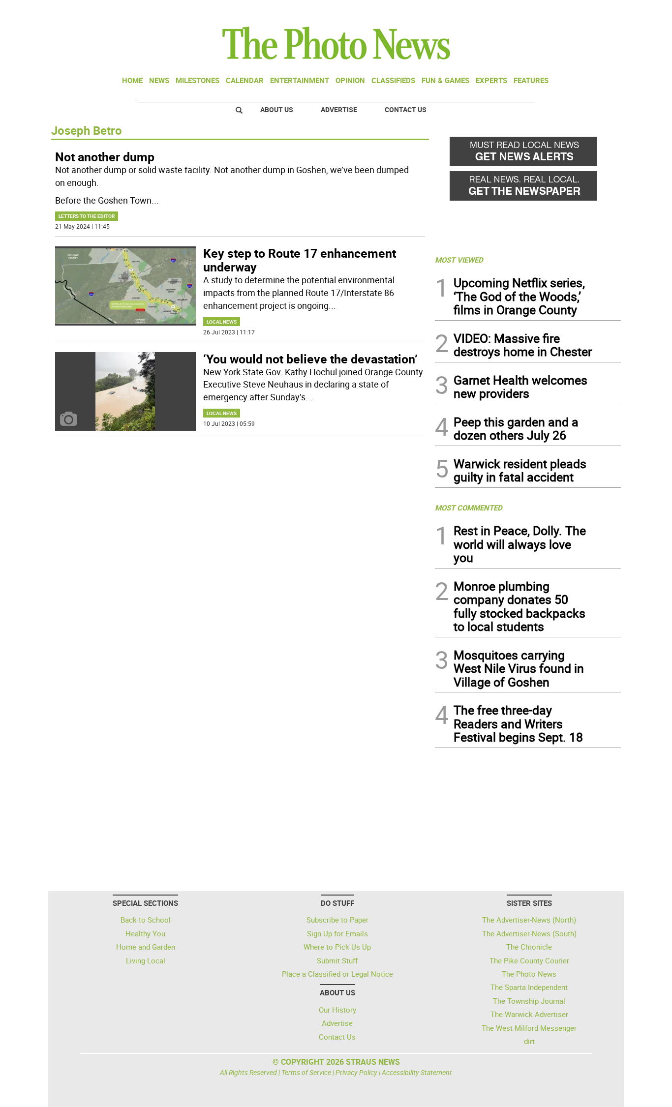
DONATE (597, 11)
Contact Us (406, 109)
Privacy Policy (356, 1072)
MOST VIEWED (459, 260)
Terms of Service (306, 1072)
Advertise (339, 109)
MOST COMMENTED (468, 507)
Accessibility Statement (417, 1072)
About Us (276, 109)
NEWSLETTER (541, 11)
